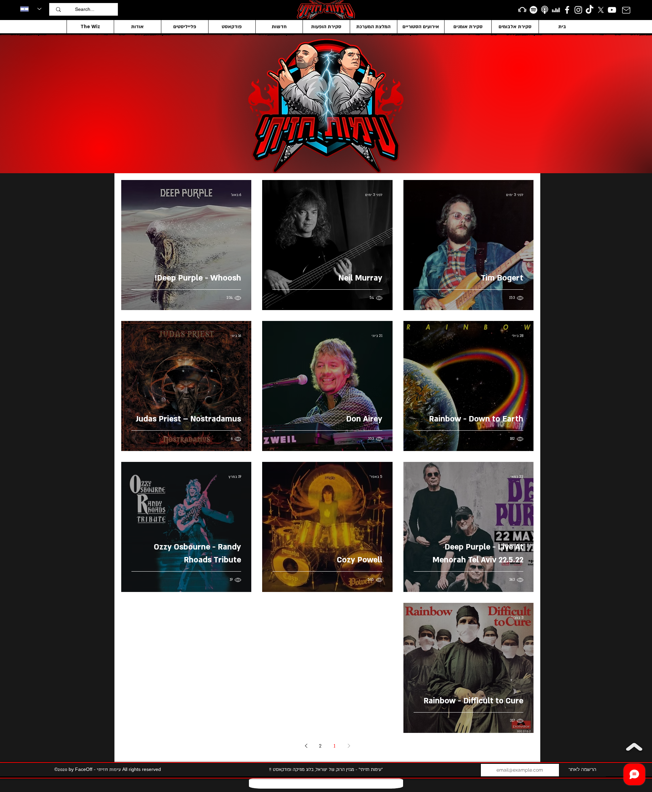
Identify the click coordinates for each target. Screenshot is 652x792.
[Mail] (626, 10)
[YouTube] (612, 10)
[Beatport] (522, 10)
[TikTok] (589, 10)
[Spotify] (533, 10)
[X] (601, 10)
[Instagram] (578, 10)
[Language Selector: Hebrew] (31, 9)
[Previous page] (349, 746)
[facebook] (567, 10)
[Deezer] (556, 10)
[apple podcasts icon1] (545, 10)
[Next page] (306, 746)
